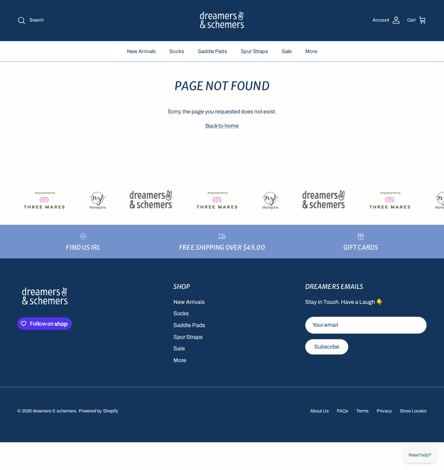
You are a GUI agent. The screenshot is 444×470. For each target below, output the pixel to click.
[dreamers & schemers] (222, 20)
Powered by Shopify (98, 411)
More (311, 51)
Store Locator (413, 411)
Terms (362, 411)
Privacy (384, 411)
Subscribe (326, 347)
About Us (319, 411)
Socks (176, 51)
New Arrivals (141, 51)
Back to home (222, 126)
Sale (287, 51)
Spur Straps (254, 51)
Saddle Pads (212, 51)
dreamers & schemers (54, 411)
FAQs (342, 411)
